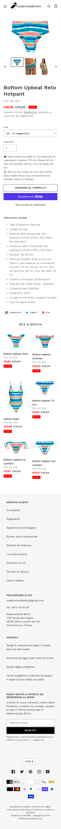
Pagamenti (13, 519)
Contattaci (13, 510)
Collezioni (30, 812)
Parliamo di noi (16, 562)
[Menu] (5, 6)
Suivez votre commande (22, 536)
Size (6, 127)
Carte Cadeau (15, 580)
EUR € (29, 761)
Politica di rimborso (19, 545)
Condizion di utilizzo (44, 810)
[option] (17, 62)
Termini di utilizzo (18, 571)
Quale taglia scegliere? (21, 666)
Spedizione (30, 112)
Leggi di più (38, 740)
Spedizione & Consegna (21, 527)
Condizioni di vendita (20, 807)
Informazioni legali (41, 807)
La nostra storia (17, 554)
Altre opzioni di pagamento (30, 204)
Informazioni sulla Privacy (19, 810)
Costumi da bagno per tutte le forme (30, 658)
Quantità (8, 141)
